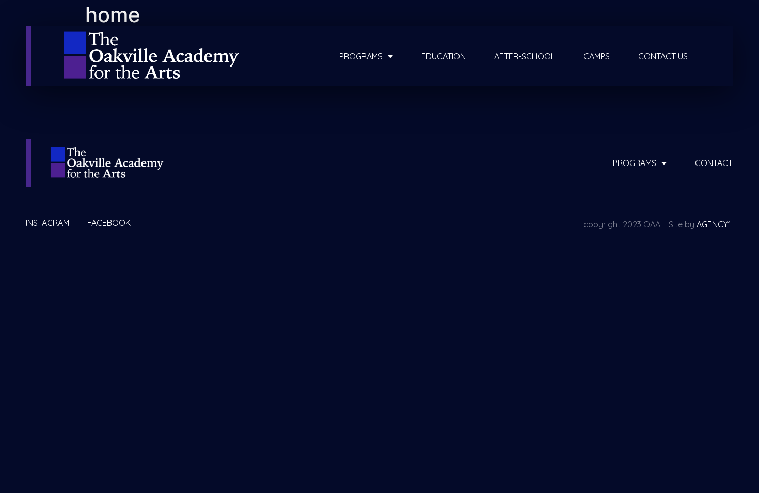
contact (714, 163)
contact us (663, 56)
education (443, 56)
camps (596, 56)
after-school (524, 56)
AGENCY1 (714, 224)
